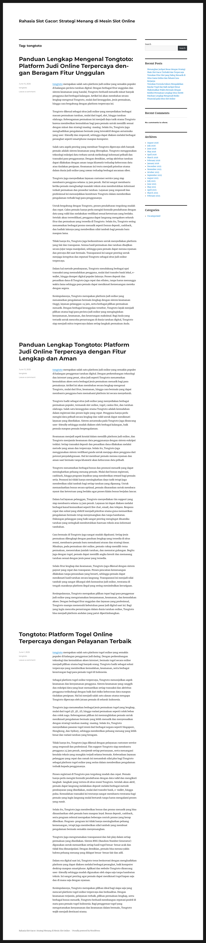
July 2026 (151, 146)
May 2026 (151, 151)
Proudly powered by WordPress (86, 931)
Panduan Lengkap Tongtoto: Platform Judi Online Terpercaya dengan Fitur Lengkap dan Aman (74, 351)
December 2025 (154, 166)
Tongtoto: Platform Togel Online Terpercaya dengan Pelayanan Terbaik (75, 638)
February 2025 (153, 196)
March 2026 (152, 157)
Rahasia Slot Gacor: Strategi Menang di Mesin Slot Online (77, 21)
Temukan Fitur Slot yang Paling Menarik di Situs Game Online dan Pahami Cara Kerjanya (166, 78)
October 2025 (153, 172)
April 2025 (152, 190)
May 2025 (151, 187)
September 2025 (154, 175)
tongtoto (58, 84)
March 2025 (152, 193)
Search (148, 44)
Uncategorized (153, 216)
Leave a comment (27, 91)
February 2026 (153, 160)
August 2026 (153, 143)
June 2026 (151, 149)
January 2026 (153, 163)
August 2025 (152, 178)
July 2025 (151, 181)
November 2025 (154, 169)
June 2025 (151, 184)
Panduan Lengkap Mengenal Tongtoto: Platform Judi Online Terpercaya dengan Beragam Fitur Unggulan (76, 66)
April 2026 (152, 154)
